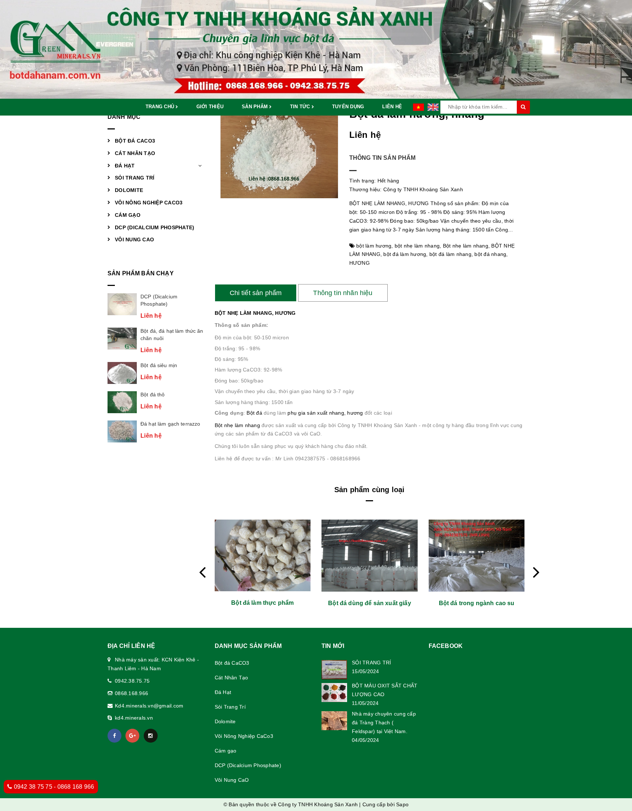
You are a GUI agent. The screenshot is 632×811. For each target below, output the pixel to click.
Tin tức (301, 106)
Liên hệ (392, 106)
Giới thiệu (210, 106)
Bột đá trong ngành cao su (477, 603)
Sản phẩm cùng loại (369, 490)
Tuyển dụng (348, 106)
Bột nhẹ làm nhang (465, 246)
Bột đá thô (152, 394)
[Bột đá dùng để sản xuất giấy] (369, 556)
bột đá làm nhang (450, 254)
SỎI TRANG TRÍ (371, 662)
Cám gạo (127, 215)
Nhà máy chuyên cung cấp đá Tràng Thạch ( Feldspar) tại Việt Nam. (384, 722)
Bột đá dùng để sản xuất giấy (369, 603)
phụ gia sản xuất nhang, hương (326, 413)
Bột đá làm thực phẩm (262, 603)
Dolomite (129, 190)
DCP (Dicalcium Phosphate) (154, 227)
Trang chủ (161, 106)
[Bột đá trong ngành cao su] (477, 556)
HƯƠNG (359, 263)
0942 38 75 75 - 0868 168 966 (53, 787)
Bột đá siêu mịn (158, 365)
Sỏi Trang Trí (134, 178)
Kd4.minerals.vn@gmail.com (149, 706)
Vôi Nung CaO (134, 239)
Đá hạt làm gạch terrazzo (170, 424)
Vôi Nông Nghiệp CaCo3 (149, 202)
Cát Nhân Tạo (135, 153)
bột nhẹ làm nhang (417, 246)
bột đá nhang (490, 254)
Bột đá (255, 413)
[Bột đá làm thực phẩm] (263, 555)
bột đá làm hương (404, 254)
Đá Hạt (125, 166)
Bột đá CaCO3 (135, 141)
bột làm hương (373, 246)
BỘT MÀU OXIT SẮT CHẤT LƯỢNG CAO (384, 690)
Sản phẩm (255, 106)
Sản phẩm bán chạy (141, 273)
